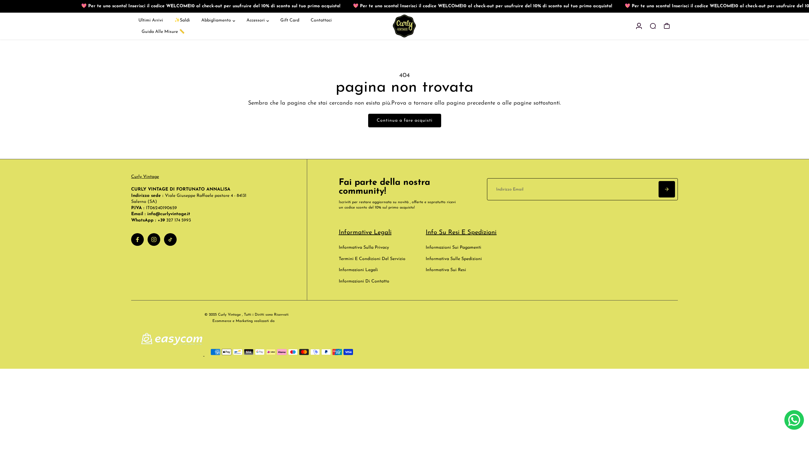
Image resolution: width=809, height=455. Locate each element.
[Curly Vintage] (404, 26)
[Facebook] (137, 239)
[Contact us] (794, 420)
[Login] (639, 26)
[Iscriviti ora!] (667, 189)
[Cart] (666, 26)
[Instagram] (154, 239)
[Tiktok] (170, 239)
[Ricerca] (653, 26)
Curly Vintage (145, 176)
